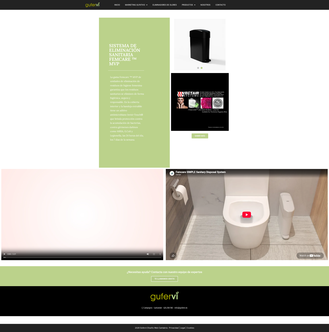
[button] (198, 68)
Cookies (190, 328)
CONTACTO (221, 5)
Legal (182, 328)
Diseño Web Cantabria (157, 328)
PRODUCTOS (187, 5)
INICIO (117, 5)
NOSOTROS (205, 5)
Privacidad (174, 328)
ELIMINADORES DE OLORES (165, 5)
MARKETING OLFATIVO (135, 5)
